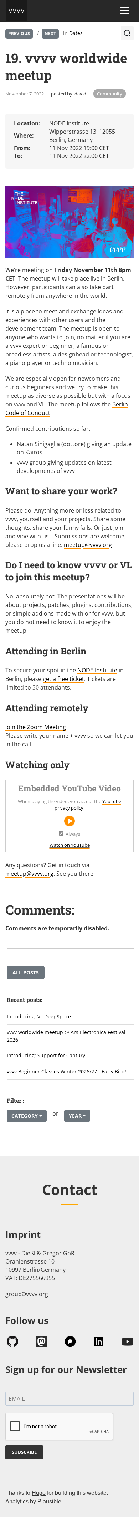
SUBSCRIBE (24, 1452)
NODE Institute (97, 670)
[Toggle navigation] (124, 10)
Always (73, 834)
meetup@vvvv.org (88, 545)
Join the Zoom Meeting (35, 727)
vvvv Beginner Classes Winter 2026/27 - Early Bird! (66, 1071)
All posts (25, 972)
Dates (76, 33)
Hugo (39, 1493)
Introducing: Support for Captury (46, 1055)
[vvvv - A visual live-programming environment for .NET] (16, 10)
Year (75, 1115)
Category (24, 1115)
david (80, 93)
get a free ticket (63, 679)
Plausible (49, 1501)
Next (50, 33)
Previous (19, 33)
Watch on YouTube (70, 845)
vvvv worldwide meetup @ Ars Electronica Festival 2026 (66, 1036)
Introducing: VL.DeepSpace (39, 1016)
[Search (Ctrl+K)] (127, 33)
